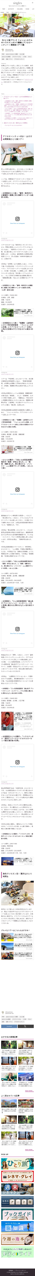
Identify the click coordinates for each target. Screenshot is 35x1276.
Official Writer (9, 49)
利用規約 (11, 1270)
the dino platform (19, 1274)
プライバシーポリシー (20, 1270)
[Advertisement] (17, 978)
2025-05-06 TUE (9, 51)
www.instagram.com (7, 240)
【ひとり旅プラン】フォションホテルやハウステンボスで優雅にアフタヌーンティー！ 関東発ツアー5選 (17, 42)
